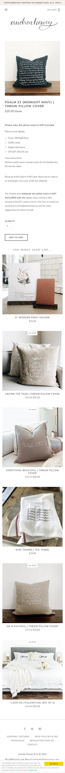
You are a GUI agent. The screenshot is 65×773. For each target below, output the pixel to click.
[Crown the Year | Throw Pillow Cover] (32, 360)
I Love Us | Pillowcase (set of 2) (32, 702)
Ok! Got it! (54, 764)
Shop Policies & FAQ (46, 736)
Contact (32, 744)
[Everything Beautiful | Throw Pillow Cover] (32, 437)
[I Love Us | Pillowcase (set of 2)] (32, 669)
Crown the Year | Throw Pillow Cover (32, 394)
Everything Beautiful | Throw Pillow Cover (32, 472)
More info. (33, 770)
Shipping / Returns (18, 736)
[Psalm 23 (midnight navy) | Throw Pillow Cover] (30, 68)
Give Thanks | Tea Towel (32, 549)
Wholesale (17, 740)
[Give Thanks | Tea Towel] (32, 516)
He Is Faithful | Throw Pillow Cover (32, 626)
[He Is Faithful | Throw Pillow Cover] (32, 593)
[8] (32, 284)
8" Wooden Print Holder (32, 317)
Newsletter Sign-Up (42, 740)
